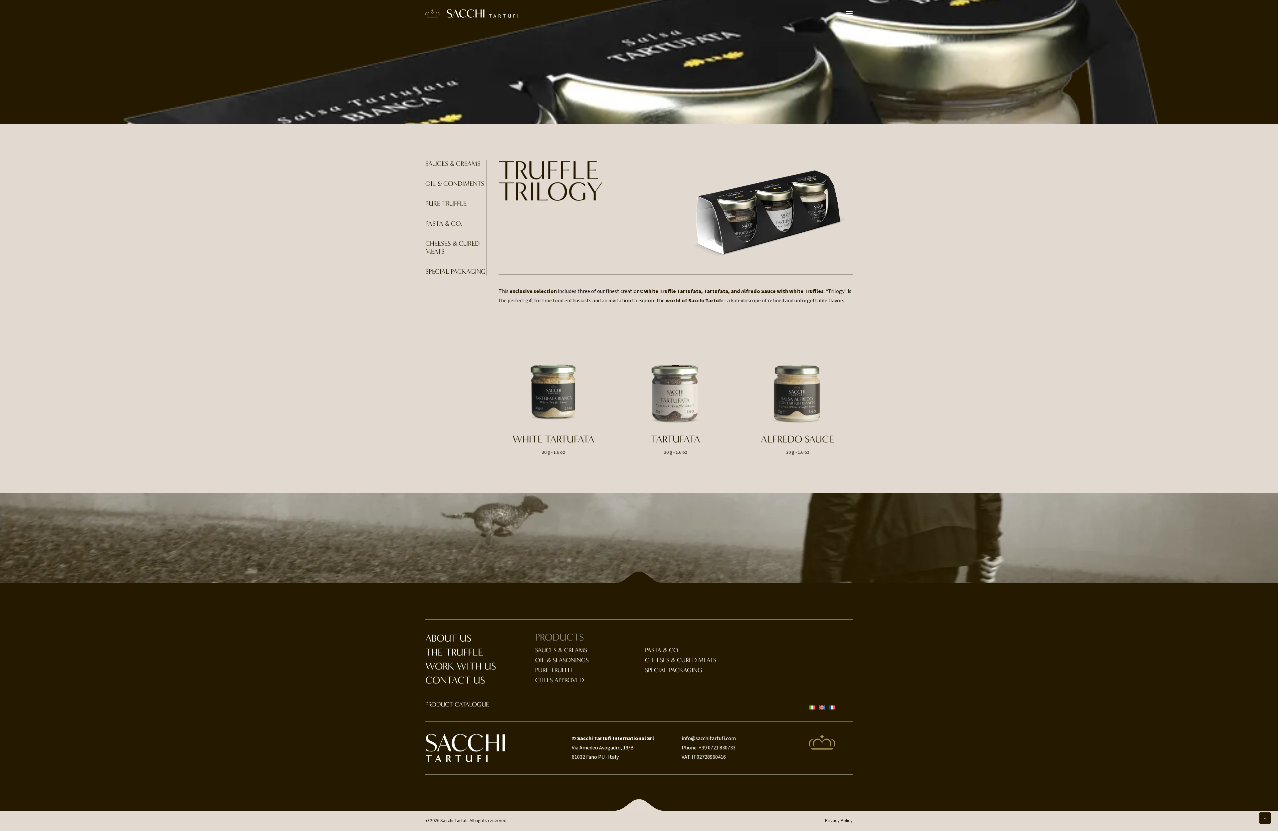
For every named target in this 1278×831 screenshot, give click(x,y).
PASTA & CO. (443, 223)
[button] (849, 13)
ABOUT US (448, 638)
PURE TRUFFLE (446, 203)
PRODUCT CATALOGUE (457, 704)
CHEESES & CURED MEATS (680, 660)
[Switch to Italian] (812, 707)
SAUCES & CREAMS (453, 163)
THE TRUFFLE (454, 652)
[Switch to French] (831, 707)
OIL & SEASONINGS (562, 660)
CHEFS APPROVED (559, 680)
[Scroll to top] (1265, 817)
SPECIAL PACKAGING (455, 271)
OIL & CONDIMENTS (454, 183)
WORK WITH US (460, 666)
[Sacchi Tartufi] (471, 13)
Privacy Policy (839, 820)
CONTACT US (455, 680)
